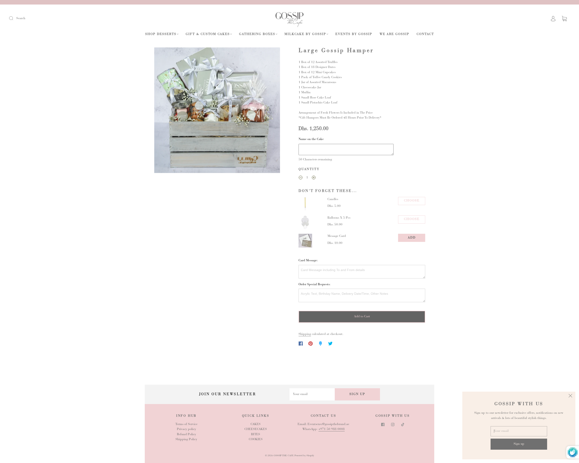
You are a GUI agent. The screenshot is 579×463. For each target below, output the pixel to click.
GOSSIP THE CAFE (284, 456)
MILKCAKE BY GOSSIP (305, 34)
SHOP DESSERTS (160, 34)
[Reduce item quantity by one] (301, 178)
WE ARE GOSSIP (394, 34)
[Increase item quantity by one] (314, 178)
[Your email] (312, 394)
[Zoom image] (217, 111)
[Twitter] (330, 343)
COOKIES (256, 439)
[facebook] (383, 425)
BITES (255, 434)
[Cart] (564, 18)
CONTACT (425, 34)
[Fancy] (320, 343)
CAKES (256, 424)
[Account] (553, 18)
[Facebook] (301, 343)
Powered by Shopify (304, 456)
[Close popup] (570, 397)
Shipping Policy (186, 439)
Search (20, 18)
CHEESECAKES (255, 429)
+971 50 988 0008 (331, 429)
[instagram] (393, 425)
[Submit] (14, 18)
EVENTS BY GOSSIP (353, 34)
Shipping (305, 334)
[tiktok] (403, 425)
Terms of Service (186, 424)
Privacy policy (186, 429)
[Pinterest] (311, 343)
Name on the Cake (311, 139)
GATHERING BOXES (257, 34)
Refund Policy (186, 434)
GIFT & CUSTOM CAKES (208, 34)
